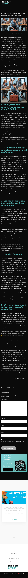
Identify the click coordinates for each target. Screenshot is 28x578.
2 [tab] (13, 537)
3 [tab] (14, 537)
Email (3, 425)
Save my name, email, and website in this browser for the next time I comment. (12, 442)
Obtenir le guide (8, 469)
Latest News (14, 553)
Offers (14, 551)
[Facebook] (10, 562)
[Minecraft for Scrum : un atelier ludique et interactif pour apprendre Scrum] (14, 498)
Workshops (14, 549)
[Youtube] (17, 562)
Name (3, 418)
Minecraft (20, 33)
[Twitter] (12, 562)
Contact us (14, 556)
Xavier (10, 517)
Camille (3, 33)
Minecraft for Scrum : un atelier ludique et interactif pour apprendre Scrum (14, 508)
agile (16, 33)
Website (3, 432)
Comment (4, 399)
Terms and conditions (14, 558)
